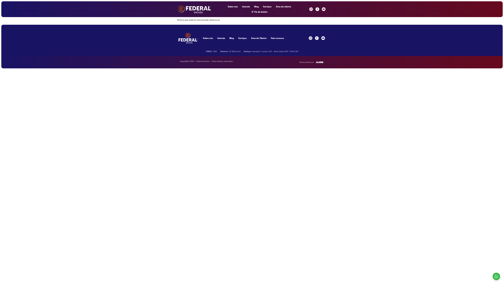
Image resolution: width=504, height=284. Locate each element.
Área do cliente (283, 6)
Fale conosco (277, 38)
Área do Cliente (259, 38)
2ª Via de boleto (259, 12)
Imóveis (246, 6)
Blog (256, 6)
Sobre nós (233, 6)
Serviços (267, 6)
